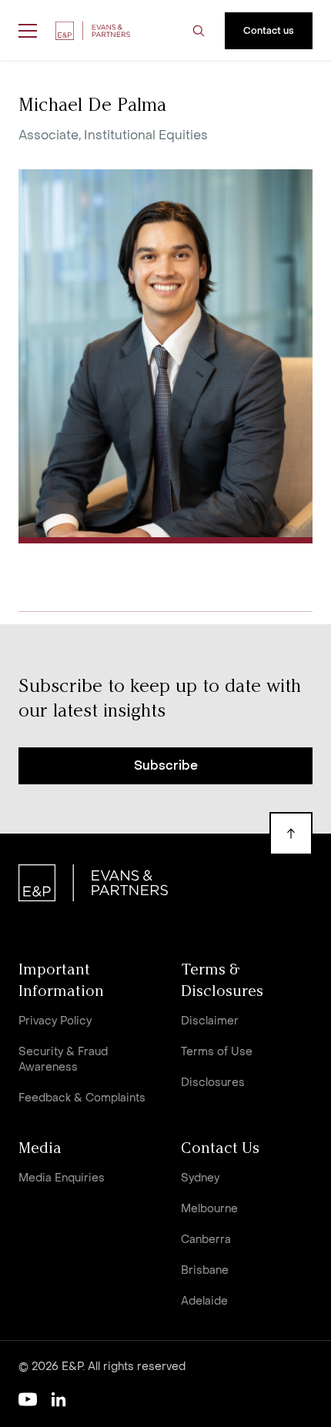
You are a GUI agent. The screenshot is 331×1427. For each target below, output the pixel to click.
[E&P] (92, 30)
